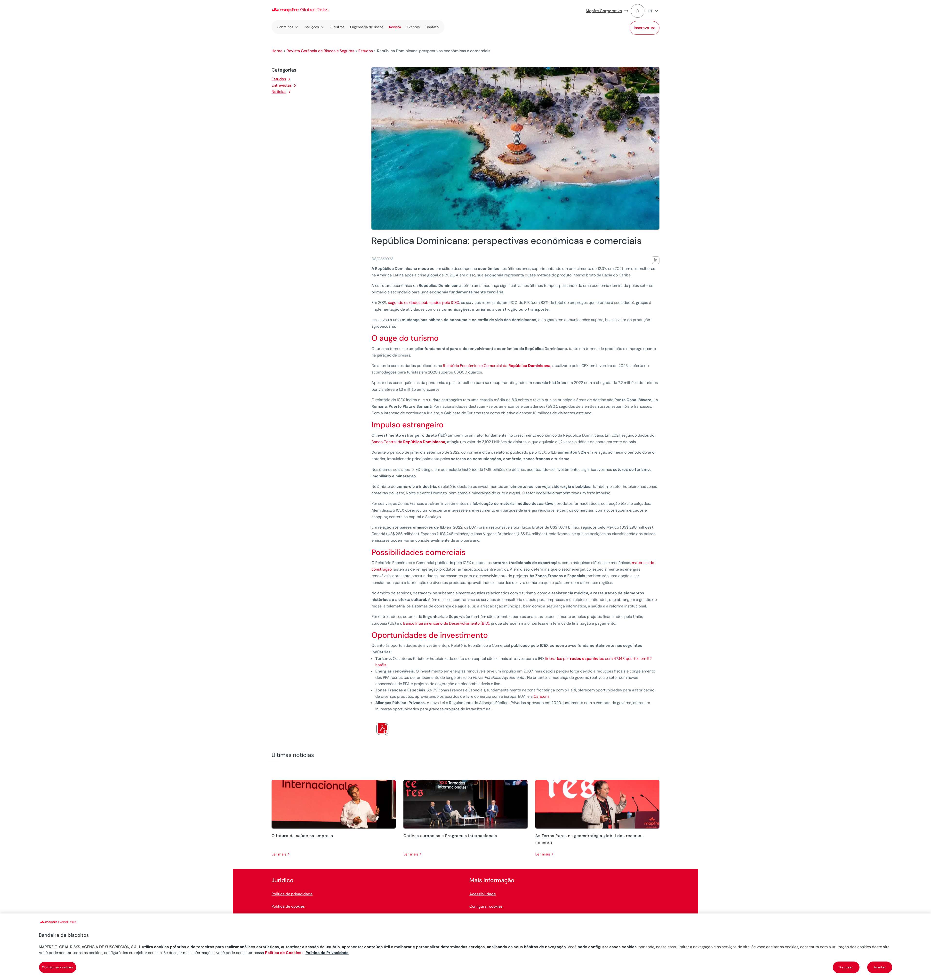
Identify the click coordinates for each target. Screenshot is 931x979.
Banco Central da (408, 441)
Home (277, 50)
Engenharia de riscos (366, 27)
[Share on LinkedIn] (655, 260)
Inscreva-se (644, 27)
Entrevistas (282, 85)
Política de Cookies (283, 952)
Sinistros (337, 27)
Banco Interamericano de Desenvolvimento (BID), (446, 623)
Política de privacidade (292, 893)
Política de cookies (288, 906)
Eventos (413, 27)
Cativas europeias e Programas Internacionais (450, 835)
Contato (432, 27)
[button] (653, 11)
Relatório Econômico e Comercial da (497, 365)
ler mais (279, 854)
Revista (395, 27)
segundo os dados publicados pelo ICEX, (424, 302)
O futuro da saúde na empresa (302, 835)
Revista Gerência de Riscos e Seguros (320, 50)
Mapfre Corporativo (604, 10)
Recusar (846, 967)
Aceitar (880, 967)
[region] (465, 946)
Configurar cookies (486, 906)
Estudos (365, 50)
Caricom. (541, 696)
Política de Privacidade (327, 952)
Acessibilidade (482, 893)
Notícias (279, 91)
